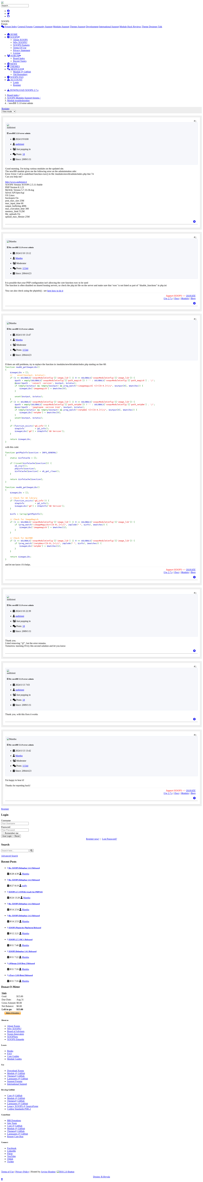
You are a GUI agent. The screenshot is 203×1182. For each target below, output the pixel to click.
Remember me (11, 833)
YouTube (11, 1156)
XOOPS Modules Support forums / (24, 98)
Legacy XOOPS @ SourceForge (22, 1106)
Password (5, 827)
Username (6, 820)
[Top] (194, 221)
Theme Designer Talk (152, 26)
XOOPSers (12, 1036)
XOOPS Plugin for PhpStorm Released (24, 928)
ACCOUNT (16, 79)
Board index (13, 95)
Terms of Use (7, 1171)
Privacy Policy (22, 1171)
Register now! (92, 839)
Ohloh (10, 1159)
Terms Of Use (19, 47)
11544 (25, 268)
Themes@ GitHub (16, 1076)
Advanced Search (9, 856)
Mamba (19, 258)
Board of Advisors (15, 1031)
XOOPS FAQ (16, 77)
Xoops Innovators (15, 1034)
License (16, 53)
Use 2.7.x (168, 298)
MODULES (16, 69)
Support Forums (14, 1081)
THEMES (15, 66)
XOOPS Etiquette (15, 1039)
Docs (176, 298)
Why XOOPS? (20, 42)
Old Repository (20, 74)
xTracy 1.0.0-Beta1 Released (20, 975)
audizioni (19, 144)
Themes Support (77, 26)
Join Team (12, 1123)
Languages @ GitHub (17, 1078)
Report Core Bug (15, 1136)
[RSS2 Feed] (65, 1171)
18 (23, 154)
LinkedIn (11, 1151)
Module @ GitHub (22, 71)
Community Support (42, 26)
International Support (109, 26)
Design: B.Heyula (101, 1176)
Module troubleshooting (18, 100)
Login (16, 82)
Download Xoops (15, 1070)
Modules (185, 298)
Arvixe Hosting (48, 1171)
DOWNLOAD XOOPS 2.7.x (24, 90)
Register (17, 85)
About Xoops (13, 1026)
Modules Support (61, 26)
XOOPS (14, 37)
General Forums (25, 26)
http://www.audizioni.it (16, 182)
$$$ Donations (14, 1120)
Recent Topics (19, 61)
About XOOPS (20, 39)
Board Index (19, 58)
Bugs (193, 298)
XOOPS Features (21, 45)
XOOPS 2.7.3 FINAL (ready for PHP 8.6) (25, 892)
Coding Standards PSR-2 (19, 1109)
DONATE (191, 295)
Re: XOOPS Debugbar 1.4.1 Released (24, 868)
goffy (24, 885)
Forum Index (10, 26)
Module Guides (14, 1059)
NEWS (13, 63)
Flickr (10, 1153)
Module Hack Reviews (130, 26)
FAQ (9, 1053)
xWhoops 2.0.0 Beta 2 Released (21, 963)
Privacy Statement (21, 50)
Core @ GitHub (14, 1095)
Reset (17, 836)
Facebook (11, 1148)
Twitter (10, 1161)
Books (10, 1051)
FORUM (14, 55)
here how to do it (55, 290)
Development (92, 26)
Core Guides (13, 1056)
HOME (14, 34)
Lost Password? (109, 839)
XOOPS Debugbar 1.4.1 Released (22, 951)
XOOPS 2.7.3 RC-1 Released (20, 939)
